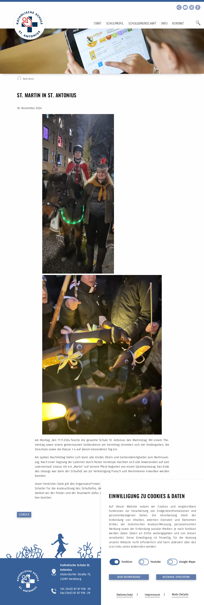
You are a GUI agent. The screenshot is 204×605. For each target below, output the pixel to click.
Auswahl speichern (176, 577)
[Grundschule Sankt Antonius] (30, 581)
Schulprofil (115, 23)
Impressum (152, 594)
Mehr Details (180, 594)
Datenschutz (125, 594)
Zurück (24, 514)
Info (164, 23)
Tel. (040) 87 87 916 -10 (75, 589)
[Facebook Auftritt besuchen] (197, 7)
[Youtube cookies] (144, 562)
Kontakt (178, 23)
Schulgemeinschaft (142, 23)
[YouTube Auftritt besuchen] (185, 7)
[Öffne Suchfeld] (198, 25)
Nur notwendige (128, 577)
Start (97, 23)
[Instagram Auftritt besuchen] (191, 7)
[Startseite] (19, 79)
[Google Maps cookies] (172, 562)
